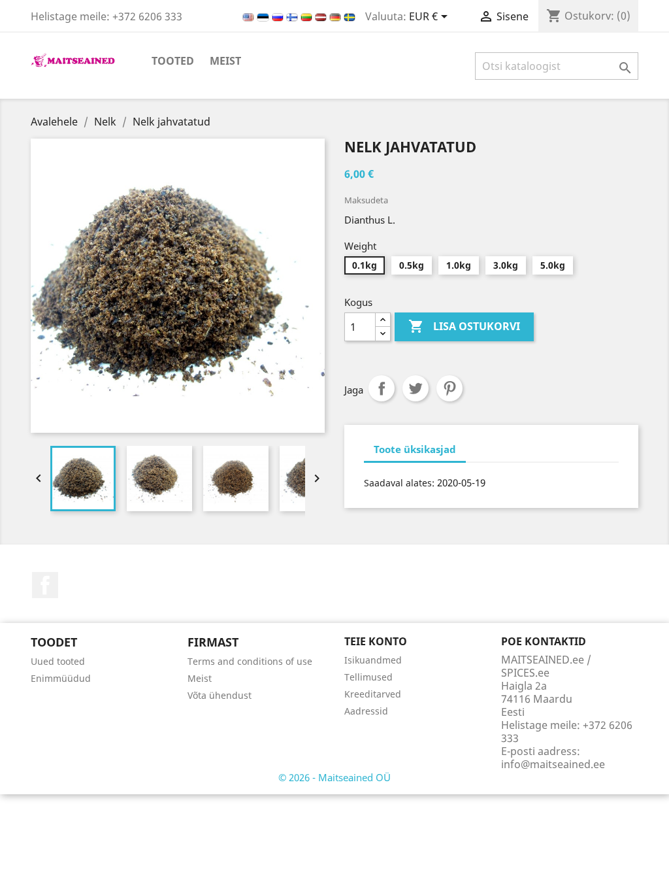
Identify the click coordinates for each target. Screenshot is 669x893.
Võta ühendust (220, 695)
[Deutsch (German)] (336, 16)
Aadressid (366, 711)
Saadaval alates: (399, 483)
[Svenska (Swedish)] (349, 16)
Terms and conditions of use (250, 661)
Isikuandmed (373, 660)
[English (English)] (249, 16)
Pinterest (449, 388)
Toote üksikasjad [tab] (415, 449)
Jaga (381, 388)
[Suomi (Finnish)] (293, 16)
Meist (225, 61)
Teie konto (375, 641)
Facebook (45, 585)
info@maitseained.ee (553, 764)
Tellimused (368, 677)
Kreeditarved (372, 694)
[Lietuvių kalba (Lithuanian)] (308, 16)
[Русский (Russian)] (279, 16)
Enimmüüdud (61, 678)
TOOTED (173, 61)
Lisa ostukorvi (464, 326)
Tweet (415, 388)
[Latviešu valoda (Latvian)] (322, 16)
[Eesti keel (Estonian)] (264, 16)
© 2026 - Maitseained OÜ (334, 777)
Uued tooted (58, 661)
